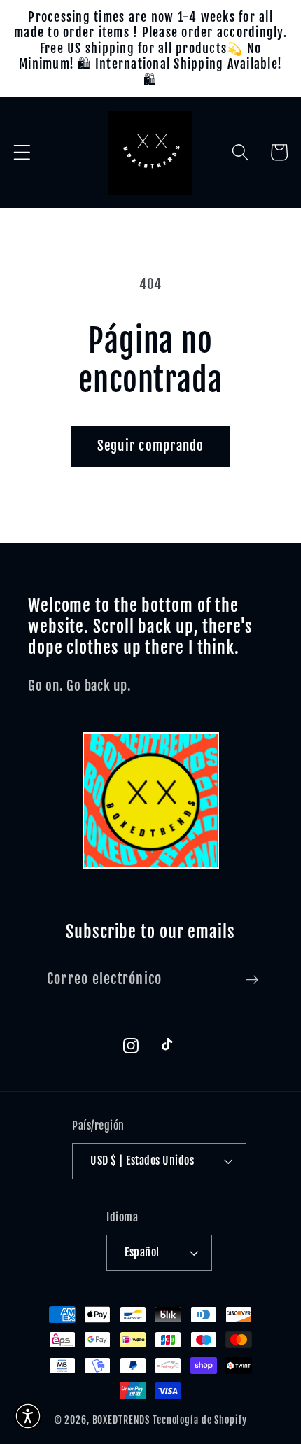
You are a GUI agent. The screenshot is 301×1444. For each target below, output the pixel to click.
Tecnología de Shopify (199, 1420)
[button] (22, 152)
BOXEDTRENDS (121, 1420)
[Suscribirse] (252, 980)
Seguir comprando (150, 445)
